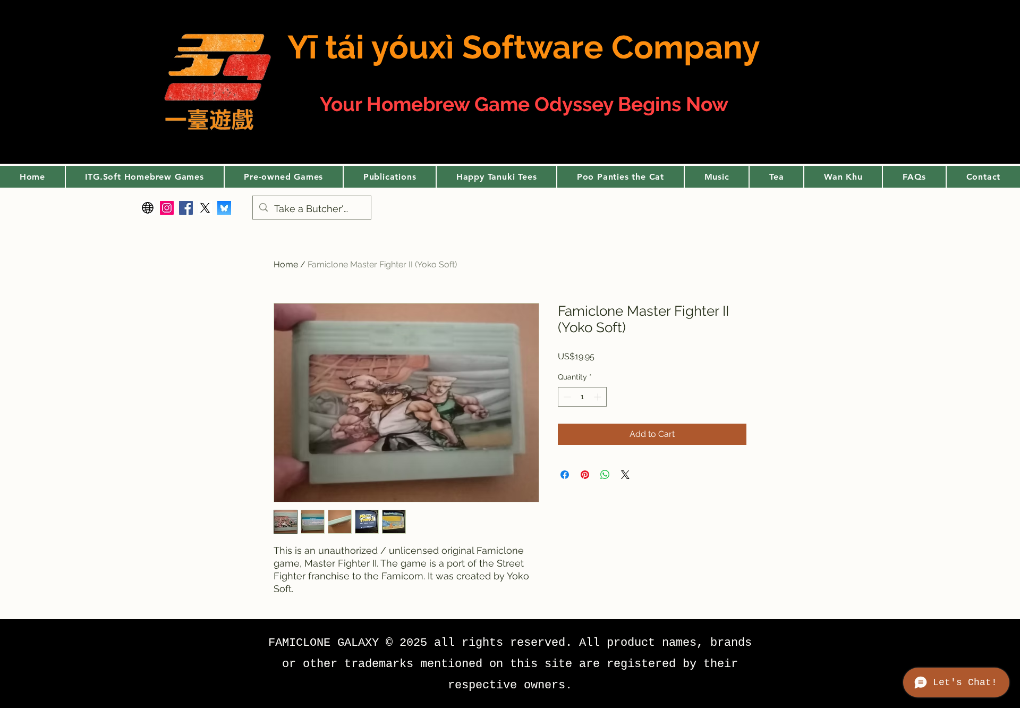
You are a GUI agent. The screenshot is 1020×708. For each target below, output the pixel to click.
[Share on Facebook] (564, 474)
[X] (205, 208)
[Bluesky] (224, 208)
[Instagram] (167, 208)
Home (286, 264)
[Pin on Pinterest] (585, 474)
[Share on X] (625, 474)
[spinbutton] (582, 396)
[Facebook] (186, 208)
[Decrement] (566, 396)
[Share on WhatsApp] (605, 474)
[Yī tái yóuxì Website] (148, 208)
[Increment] (598, 396)
